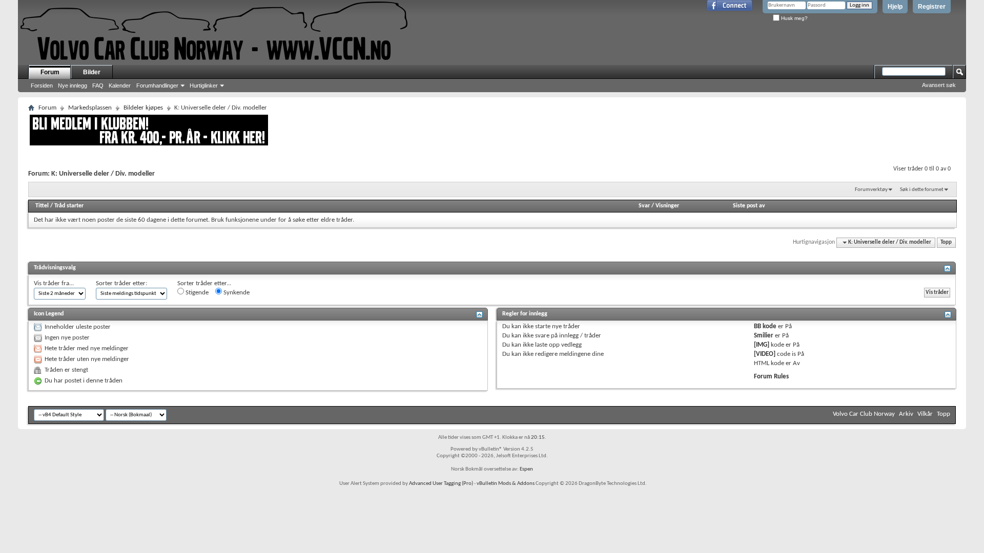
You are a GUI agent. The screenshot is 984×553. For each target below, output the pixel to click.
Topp (946, 242)
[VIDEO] (764, 354)
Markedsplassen (90, 107)
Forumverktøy (871, 190)
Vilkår (925, 414)
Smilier (763, 335)
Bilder (91, 72)
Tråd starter (69, 206)
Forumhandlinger (157, 85)
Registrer (932, 6)
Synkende (236, 292)
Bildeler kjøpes (143, 107)
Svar (644, 206)
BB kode (765, 326)
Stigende (196, 292)
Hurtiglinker (204, 85)
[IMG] (761, 345)
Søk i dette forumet (922, 190)
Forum (49, 72)
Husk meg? (794, 18)
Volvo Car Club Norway (864, 414)
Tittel (42, 206)
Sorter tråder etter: (121, 283)
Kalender (120, 85)
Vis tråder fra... (54, 283)
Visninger (667, 206)
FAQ (98, 85)
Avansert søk (939, 85)
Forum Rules (771, 376)
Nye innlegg (72, 85)
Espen (526, 469)
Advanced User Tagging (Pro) (441, 483)
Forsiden (42, 85)
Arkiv (906, 414)
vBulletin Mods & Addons (506, 483)
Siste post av (749, 206)
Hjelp (895, 6)
